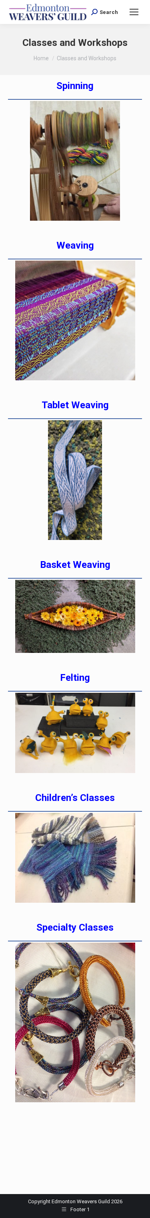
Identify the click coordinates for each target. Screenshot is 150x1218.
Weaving (75, 245)
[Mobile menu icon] (134, 12)
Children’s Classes (75, 797)
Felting (75, 677)
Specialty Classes (75, 927)
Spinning (75, 85)
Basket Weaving (75, 564)
